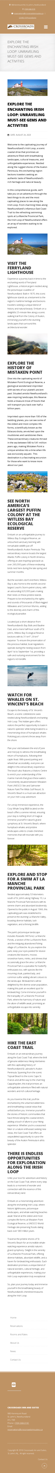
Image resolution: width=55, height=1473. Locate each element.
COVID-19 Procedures (27, 18)
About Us (14, 1342)
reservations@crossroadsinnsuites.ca (28, 13)
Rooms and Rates (19, 1334)
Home (13, 1317)
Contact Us (15, 1359)
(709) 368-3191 (29, 9)
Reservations (16, 1326)
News (13, 1351)
